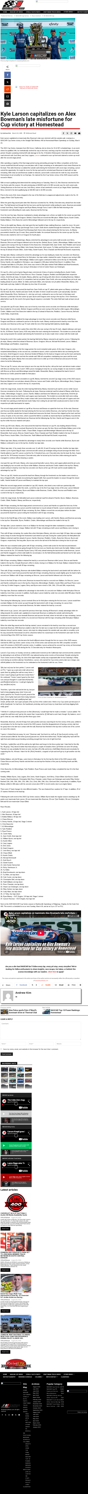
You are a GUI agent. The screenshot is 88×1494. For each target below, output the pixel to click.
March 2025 (36, 1423)
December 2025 (37, 1403)
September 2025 (37, 1410)
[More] (80, 985)
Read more (5, 1228)
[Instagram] (71, 133)
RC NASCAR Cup (49, 16)
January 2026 (37, 1401)
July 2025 (36, 1414)
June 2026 (36, 1391)
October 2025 (37, 1408)
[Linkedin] (16, 996)
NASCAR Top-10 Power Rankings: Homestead (65, 1011)
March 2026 (36, 1397)
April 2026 (36, 1395)
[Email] (7, 96)
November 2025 (37, 1406)
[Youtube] (75, 133)
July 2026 (36, 1389)
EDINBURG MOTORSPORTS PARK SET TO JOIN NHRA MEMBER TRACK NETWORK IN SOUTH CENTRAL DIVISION (15, 1255)
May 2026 (36, 1393)
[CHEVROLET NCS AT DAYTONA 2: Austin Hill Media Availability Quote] (16, 1202)
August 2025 (36, 1412)
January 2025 (37, 1427)
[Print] (7, 103)
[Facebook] (7, 75)
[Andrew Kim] (8, 996)
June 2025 (36, 1416)
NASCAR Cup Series (22, 16)
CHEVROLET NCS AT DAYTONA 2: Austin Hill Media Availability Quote (14, 1214)
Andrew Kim (6, 133)
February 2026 (37, 1399)
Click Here (52, 972)
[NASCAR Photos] (79, 133)
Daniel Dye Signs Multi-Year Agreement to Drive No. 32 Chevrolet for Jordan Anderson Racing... (15, 1295)
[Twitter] (67, 133)
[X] (7, 82)
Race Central (36, 16)
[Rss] (16, 1415)
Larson (37, 155)
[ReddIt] (7, 89)
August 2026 (36, 1387)
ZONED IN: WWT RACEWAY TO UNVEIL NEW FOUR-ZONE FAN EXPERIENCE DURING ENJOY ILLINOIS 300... (15, 1336)
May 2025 (36, 1418)
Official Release (5, 1217)
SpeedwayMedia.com (41, 980)
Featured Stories (7, 16)
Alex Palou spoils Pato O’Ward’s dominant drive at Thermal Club (23, 1011)
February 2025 (37, 1425)
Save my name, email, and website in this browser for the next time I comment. (30, 1049)
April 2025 (36, 1421)
